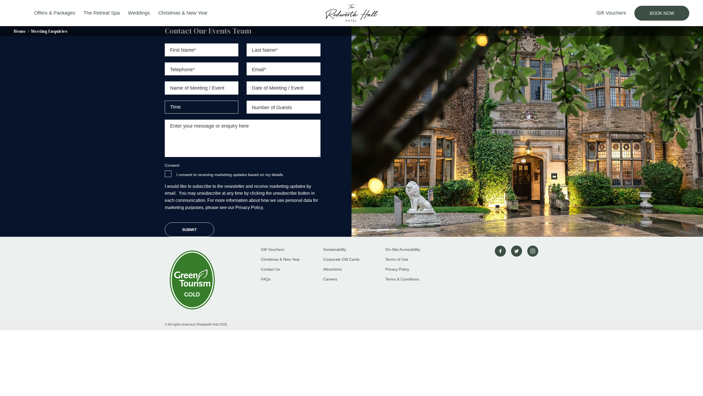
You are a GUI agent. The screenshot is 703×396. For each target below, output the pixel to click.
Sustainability (334, 249)
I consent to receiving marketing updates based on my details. (230, 174)
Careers (330, 279)
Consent (172, 165)
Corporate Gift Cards (341, 259)
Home (20, 31)
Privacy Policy (397, 269)
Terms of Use (396, 259)
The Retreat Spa (101, 13)
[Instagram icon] (532, 251)
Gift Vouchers (611, 13)
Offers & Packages (54, 13)
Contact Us (270, 269)
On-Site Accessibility (402, 249)
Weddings (139, 13)
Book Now (662, 13)
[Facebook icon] (500, 251)
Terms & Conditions (402, 279)
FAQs (265, 279)
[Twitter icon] (516, 251)
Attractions (332, 269)
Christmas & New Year (183, 13)
